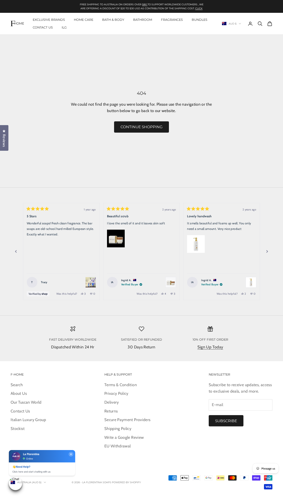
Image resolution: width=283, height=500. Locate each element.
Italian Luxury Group (28, 419)
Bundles (199, 20)
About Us (19, 393)
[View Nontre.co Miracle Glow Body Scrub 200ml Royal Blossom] (170, 282)
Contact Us (43, 27)
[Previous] (16, 251)
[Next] (267, 251)
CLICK (199, 8)
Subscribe (226, 421)
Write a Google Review (124, 437)
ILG (64, 27)
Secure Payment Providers (127, 419)
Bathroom (142, 20)
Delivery (111, 402)
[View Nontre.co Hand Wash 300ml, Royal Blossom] (251, 282)
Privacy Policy (116, 393)
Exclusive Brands (49, 20)
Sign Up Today (210, 347)
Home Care (83, 20)
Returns (111, 411)
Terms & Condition (120, 384)
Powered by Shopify (126, 482)
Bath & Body (113, 20)
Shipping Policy (117, 428)
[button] (116, 238)
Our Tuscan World (26, 402)
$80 (144, 4)
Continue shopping (141, 127)
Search (17, 384)
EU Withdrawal (117, 446)
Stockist (18, 428)
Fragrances (172, 20)
